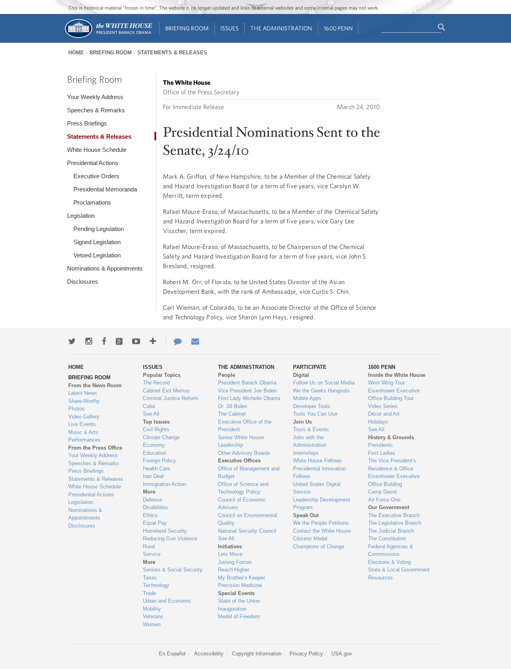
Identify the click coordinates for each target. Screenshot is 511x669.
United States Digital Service (317, 488)
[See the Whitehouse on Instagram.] (88, 341)
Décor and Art (384, 414)
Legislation (81, 215)
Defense (152, 500)
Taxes (150, 578)
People (226, 375)
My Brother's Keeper (241, 578)
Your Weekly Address (95, 97)
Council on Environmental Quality (247, 519)
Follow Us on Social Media (324, 383)
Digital (301, 375)
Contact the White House (322, 531)
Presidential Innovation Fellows (319, 473)
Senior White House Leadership (241, 441)
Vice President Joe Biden (247, 391)
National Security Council (247, 531)
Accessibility (209, 654)
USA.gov (341, 654)
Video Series (383, 406)
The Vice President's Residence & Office (392, 465)
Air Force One (384, 500)
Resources (380, 578)
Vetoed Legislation (97, 255)
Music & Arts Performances (84, 436)
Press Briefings (87, 123)
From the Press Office (95, 448)
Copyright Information (256, 654)
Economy (154, 445)
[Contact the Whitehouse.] (174, 341)
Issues (229, 28)
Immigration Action (164, 484)
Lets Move (230, 554)
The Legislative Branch (394, 523)
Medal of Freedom (239, 616)
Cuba (149, 406)
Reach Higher (233, 570)
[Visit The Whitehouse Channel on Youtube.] (136, 341)
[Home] (108, 37)
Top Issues (156, 422)
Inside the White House (396, 375)
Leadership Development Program (321, 504)
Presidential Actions (92, 162)
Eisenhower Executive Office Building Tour (394, 395)
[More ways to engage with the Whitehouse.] (153, 341)
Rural (149, 547)
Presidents (380, 445)
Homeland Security (165, 531)
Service (151, 554)
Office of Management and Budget (248, 473)
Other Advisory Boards (244, 453)
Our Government (388, 507)
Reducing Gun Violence (170, 539)
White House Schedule (97, 149)
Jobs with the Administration (309, 441)
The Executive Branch (394, 515)
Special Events (236, 593)
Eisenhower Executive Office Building (394, 480)
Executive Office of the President (244, 426)
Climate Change (161, 437)
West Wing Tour (386, 383)
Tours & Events (311, 429)
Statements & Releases (172, 53)
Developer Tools (311, 406)
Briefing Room (187, 28)
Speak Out (306, 515)
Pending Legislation (98, 228)
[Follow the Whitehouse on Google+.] (119, 341)
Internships (306, 453)
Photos (76, 409)
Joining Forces (235, 562)
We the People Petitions (321, 523)
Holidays (378, 422)
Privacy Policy (306, 654)
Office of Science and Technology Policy (243, 488)
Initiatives (230, 547)
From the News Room (95, 385)
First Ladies (381, 453)
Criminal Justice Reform (170, 398)
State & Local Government (399, 570)
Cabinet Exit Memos (166, 391)
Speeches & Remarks (96, 110)
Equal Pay (155, 523)
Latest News (82, 393)
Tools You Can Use (315, 414)
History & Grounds (391, 437)
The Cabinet (232, 414)
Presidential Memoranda (105, 189)
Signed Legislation (97, 242)
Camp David (382, 492)
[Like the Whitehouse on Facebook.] (104, 341)
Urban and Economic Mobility (167, 605)
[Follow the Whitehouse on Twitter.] (72, 341)
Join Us (302, 422)
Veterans (153, 616)
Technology (156, 585)
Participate (310, 367)
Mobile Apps (307, 398)
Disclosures (82, 281)
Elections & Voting (389, 562)
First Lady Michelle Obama (249, 398)
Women (151, 624)
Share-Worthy (84, 401)
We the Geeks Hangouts (321, 391)
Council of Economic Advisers (242, 504)
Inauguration (232, 609)
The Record (156, 383)
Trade (149, 593)
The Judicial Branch (391, 531)
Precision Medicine (240, 585)
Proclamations (92, 202)
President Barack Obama (247, 383)
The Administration (281, 28)
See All (151, 414)
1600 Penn (338, 28)
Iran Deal (153, 476)
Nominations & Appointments (105, 268)
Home (76, 53)
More (149, 492)
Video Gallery (83, 417)
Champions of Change (318, 547)
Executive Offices (239, 461)
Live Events (82, 424)
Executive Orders (96, 176)
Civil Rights (156, 429)
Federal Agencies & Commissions (390, 551)
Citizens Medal (310, 539)
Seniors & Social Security (172, 570)
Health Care (156, 469)
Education (154, 453)
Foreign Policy (159, 461)
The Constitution (387, 539)
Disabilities (155, 507)
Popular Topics (161, 375)
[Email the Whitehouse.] (195, 341)
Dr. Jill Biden (232, 406)
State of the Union (239, 601)
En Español (172, 654)
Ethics (150, 515)
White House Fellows (317, 461)
